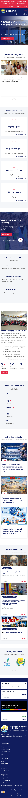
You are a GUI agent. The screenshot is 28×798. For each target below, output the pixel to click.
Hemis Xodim (4, 766)
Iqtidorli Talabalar (5, 771)
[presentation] (11, 41)
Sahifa (3, 372)
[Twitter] (19, 790)
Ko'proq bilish (5, 234)
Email (2, 761)
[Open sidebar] (26, 14)
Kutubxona (10, 6)
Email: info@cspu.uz (6, 783)
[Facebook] (17, 790)
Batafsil (23, 581)
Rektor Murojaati (7, 38)
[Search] (16, 14)
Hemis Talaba (4, 763)
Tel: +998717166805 (6, 780)
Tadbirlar (18, 6)
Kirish (25, 6)
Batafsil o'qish (19, 94)
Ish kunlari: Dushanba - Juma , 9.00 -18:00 (11, 785)
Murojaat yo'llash (5, 778)
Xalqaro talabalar (5, 749)
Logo (2, 754)
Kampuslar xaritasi (5, 747)
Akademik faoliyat (5, 751)
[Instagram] (22, 790)
